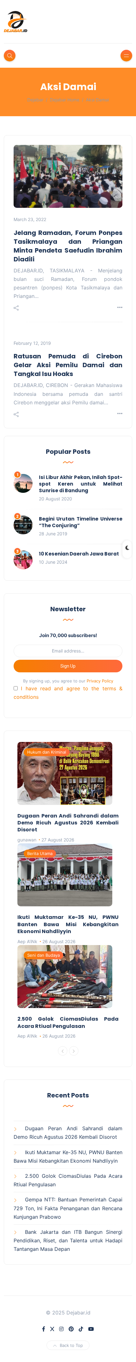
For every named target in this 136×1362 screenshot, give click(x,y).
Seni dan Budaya (43, 955)
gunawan (26, 839)
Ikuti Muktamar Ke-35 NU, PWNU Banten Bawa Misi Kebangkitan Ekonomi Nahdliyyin (68, 924)
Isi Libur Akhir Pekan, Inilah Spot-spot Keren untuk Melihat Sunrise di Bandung (80, 484)
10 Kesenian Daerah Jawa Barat (79, 553)
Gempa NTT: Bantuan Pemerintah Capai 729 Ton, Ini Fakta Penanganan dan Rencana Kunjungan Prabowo (68, 1208)
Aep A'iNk (27, 941)
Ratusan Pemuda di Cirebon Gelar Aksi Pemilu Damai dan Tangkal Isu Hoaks (68, 365)
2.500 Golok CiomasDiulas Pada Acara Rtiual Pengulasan (68, 1022)
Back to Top (71, 1345)
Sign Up (68, 666)
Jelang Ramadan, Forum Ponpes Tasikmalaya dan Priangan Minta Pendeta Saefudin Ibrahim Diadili (68, 246)
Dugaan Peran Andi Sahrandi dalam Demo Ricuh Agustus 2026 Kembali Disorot (68, 823)
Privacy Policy (100, 680)
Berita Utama (40, 853)
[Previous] (62, 1051)
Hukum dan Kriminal (46, 752)
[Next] (73, 1051)
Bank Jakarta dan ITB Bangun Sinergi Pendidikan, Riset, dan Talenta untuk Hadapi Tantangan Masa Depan (68, 1240)
